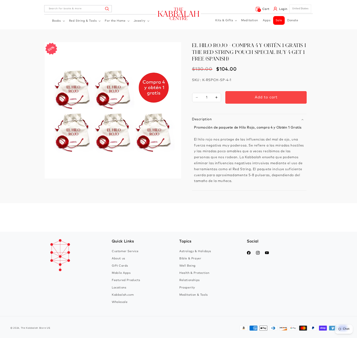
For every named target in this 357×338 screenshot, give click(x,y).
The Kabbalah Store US (35, 328)
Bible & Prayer (190, 258)
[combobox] (78, 9)
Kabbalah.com (123, 294)
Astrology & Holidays (195, 251)
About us (118, 258)
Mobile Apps (121, 273)
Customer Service (125, 251)
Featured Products (126, 280)
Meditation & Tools (193, 294)
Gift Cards (120, 265)
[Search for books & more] (106, 9)
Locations (119, 287)
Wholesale (119, 302)
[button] (58, 21)
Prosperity (187, 287)
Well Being (187, 265)
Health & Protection (194, 273)
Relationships (189, 280)
